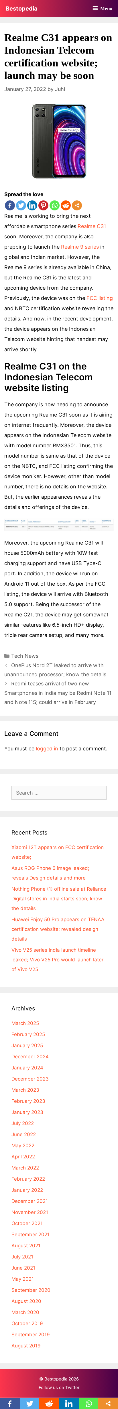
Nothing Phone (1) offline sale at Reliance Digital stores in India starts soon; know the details (58, 898)
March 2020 (25, 1312)
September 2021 (30, 1234)
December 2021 (29, 1201)
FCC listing (99, 298)
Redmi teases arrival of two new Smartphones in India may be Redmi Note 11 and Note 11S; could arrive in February (57, 693)
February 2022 (28, 1179)
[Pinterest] (43, 205)
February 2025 (28, 1034)
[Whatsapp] (55, 205)
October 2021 (27, 1223)
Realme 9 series (80, 247)
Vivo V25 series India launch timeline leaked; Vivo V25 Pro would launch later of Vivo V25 (57, 959)
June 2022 (23, 1134)
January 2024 (27, 1068)
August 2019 (26, 1346)
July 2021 (22, 1257)
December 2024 (30, 1056)
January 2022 (27, 1190)
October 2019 (27, 1323)
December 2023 (30, 1079)
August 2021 (25, 1245)
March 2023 (25, 1090)
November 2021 (29, 1212)
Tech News (24, 656)
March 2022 (25, 1168)
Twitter (72, 1387)
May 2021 (22, 1279)
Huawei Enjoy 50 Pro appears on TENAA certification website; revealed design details (58, 929)
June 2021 (23, 1268)
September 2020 (30, 1290)
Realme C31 (92, 226)
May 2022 (22, 1145)
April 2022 (23, 1157)
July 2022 (22, 1123)
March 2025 (25, 1023)
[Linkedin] (32, 205)
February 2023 (28, 1101)
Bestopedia (22, 8)
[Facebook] (10, 205)
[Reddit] (66, 205)
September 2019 (30, 1334)
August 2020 (26, 1301)
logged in (47, 749)
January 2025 (27, 1045)
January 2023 (27, 1112)
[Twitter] (21, 205)
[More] (77, 205)
